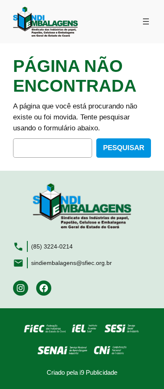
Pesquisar (123, 148)
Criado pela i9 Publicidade (82, 372)
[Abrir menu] (146, 21)
